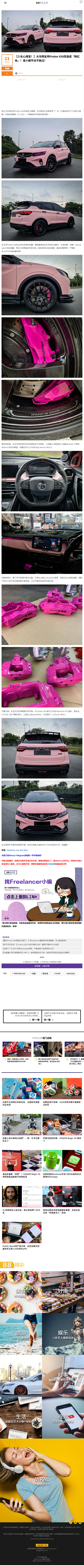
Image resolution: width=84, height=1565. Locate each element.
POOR (57, 973)
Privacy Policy (35, 1539)
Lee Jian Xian (22, 850)
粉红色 (45, 973)
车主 (42, 111)
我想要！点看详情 (42, 966)
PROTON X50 (19, 973)
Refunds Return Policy (47, 1539)
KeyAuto (11, 850)
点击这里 (51, 864)
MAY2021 (71, 973)
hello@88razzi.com (42, 1550)
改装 (34, 973)
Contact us (42, 1545)
